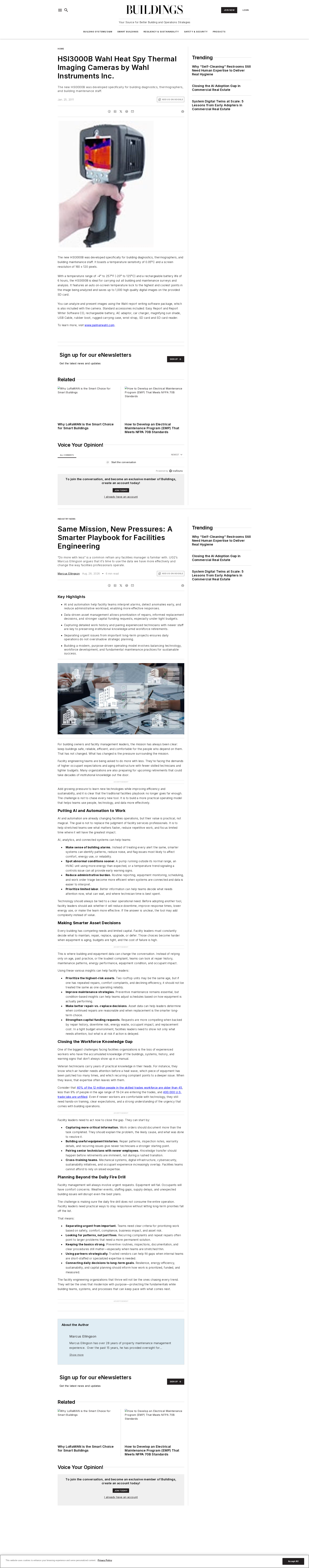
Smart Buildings (127, 31)
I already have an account (121, 496)
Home (61, 49)
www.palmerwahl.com (99, 325)
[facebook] (109, 111)
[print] (182, 111)
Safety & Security (196, 31)
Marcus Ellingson (69, 573)
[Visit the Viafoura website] (176, 471)
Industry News (66, 519)
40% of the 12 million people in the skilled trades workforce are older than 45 (129, 1087)
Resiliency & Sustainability (161, 31)
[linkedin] (115, 111)
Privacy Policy (105, 1560)
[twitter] (120, 111)
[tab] (67, 455)
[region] (121, 463)
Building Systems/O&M (97, 31)
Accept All (293, 1561)
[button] (60, 10)
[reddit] (126, 111)
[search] (66, 10)
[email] (132, 111)
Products (219, 31)
